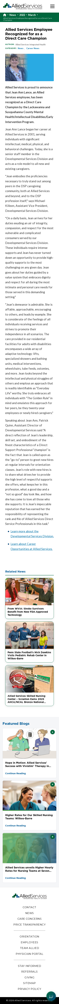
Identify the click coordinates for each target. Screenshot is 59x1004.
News (12, 15)
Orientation (29, 936)
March (32, 15)
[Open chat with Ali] (51, 996)
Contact (29, 907)
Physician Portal (29, 953)
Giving (29, 977)
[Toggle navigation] (52, 6)
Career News (32, 48)
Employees (29, 942)
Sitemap (29, 983)
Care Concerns (29, 918)
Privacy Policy (29, 988)
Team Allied (29, 948)
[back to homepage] (6, 15)
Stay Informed (29, 966)
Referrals (29, 971)
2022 (22, 15)
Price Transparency (29, 924)
